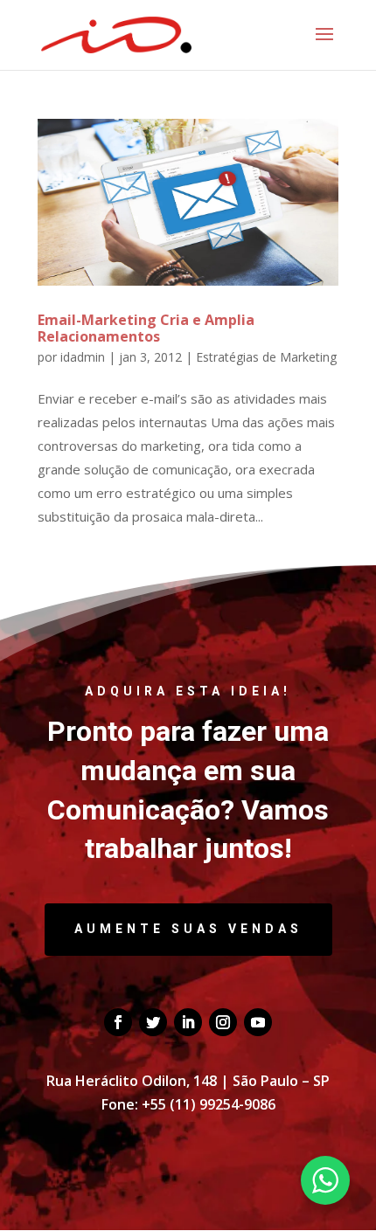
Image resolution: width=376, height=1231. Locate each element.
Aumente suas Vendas (188, 929)
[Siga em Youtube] (258, 1022)
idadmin (82, 357)
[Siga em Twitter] (153, 1022)
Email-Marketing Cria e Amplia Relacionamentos (146, 328)
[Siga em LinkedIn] (188, 1022)
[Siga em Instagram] (223, 1022)
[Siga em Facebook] (118, 1022)
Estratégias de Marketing (266, 357)
